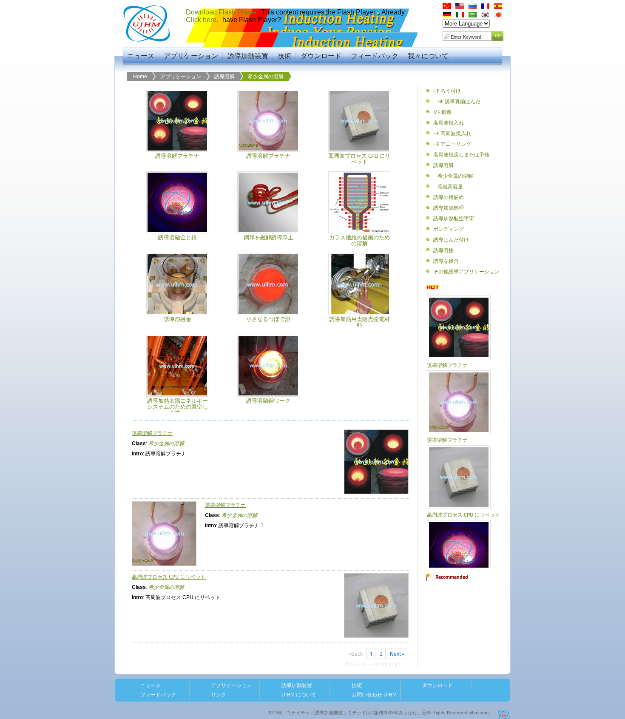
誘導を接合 (446, 261)
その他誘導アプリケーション (466, 271)
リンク (218, 695)
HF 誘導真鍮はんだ (459, 101)
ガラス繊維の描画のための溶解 (359, 240)
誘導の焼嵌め (448, 197)
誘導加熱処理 (448, 208)
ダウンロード (321, 56)
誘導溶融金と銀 (177, 237)
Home (140, 77)
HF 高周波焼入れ (452, 133)
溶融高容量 (450, 186)
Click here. (202, 19)
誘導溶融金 (177, 319)
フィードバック (374, 56)
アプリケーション (191, 56)
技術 (284, 56)
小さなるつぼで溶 (268, 319)
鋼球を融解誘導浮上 (268, 237)
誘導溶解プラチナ (177, 155)
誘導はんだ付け (451, 240)
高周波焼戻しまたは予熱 (461, 155)
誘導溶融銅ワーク (268, 400)
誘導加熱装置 (247, 56)
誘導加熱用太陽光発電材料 (359, 322)
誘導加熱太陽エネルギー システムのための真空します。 (177, 406)
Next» (397, 653)
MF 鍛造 (442, 112)
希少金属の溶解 (266, 77)
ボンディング (448, 229)
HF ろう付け (447, 91)
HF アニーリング (452, 144)
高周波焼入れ (448, 123)
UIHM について (298, 695)
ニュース (140, 56)
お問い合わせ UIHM (374, 695)
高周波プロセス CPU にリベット (359, 158)
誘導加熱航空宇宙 (453, 218)
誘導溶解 (224, 77)
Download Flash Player (221, 12)
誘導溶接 (443, 250)
